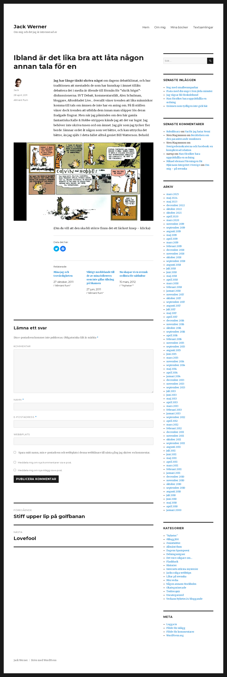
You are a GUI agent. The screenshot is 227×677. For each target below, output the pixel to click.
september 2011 (175, 443)
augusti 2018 (173, 264)
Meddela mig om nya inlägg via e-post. (40, 470)
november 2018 (175, 253)
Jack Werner (30, 27)
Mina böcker (179, 27)
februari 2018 (174, 287)
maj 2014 (171, 368)
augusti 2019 (173, 231)
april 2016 (172, 335)
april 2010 (172, 506)
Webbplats (22, 434)
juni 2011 (171, 454)
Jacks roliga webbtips (178, 572)
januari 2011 (173, 473)
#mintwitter (173, 543)
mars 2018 (172, 283)
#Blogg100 (172, 539)
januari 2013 (173, 413)
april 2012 (172, 420)
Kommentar (22, 346)
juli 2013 (171, 391)
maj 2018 (171, 276)
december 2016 (175, 320)
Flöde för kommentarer (180, 631)
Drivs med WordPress (43, 660)
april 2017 (171, 316)
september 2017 (175, 302)
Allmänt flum (21, 100)
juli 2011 (170, 450)
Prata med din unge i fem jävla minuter (189, 91)
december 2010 (175, 476)
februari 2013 (174, 409)
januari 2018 (173, 290)
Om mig (160, 27)
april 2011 (171, 461)
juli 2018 (171, 268)
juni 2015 (171, 354)
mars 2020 (172, 220)
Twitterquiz (173, 591)
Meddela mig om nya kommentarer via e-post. (45, 462)
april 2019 (172, 238)
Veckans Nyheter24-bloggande (184, 598)
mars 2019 (172, 242)
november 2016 (175, 324)
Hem (145, 27)
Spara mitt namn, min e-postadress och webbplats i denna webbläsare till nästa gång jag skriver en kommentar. (84, 452)
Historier (171, 565)
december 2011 (175, 432)
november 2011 (175, 435)
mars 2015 (172, 357)
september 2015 (175, 346)
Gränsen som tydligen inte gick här (187, 106)
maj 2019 (171, 235)
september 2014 (175, 365)
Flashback (172, 561)
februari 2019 (174, 246)
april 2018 (172, 279)
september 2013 (175, 387)
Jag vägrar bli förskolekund (182, 94)
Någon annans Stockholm (181, 583)
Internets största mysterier (182, 569)
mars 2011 (172, 465)
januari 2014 (173, 376)
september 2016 (175, 331)
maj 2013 (171, 398)
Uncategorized (175, 595)
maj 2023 (171, 201)
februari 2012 (174, 428)
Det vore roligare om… (179, 557)
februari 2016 (174, 339)
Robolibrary (173, 131)
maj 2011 (171, 458)
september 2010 (175, 487)
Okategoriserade (176, 587)
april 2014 (172, 372)
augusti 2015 (173, 350)
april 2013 (172, 402)
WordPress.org (175, 635)
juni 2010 (171, 499)
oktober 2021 (173, 212)
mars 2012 (172, 424)
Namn (19, 399)
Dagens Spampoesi (177, 550)
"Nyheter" (172, 535)
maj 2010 (171, 502)
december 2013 (175, 380)
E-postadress (25, 417)
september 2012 (175, 417)
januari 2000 (173, 510)
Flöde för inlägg (175, 628)
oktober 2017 (173, 298)
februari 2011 (173, 469)
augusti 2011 (173, 447)
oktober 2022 (174, 209)
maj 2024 (172, 197)
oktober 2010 (173, 484)
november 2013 (175, 383)
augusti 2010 (173, 491)
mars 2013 (172, 406)
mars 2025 (172, 194)
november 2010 (175, 480)
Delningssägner (175, 554)
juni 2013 (171, 394)
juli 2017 (170, 309)
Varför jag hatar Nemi (197, 131)
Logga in (171, 624)
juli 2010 (171, 495)
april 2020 (172, 216)
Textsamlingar (203, 27)
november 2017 (175, 294)
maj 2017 (171, 313)
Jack (16, 90)
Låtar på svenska (176, 576)
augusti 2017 (173, 305)
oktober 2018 (173, 257)
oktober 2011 (173, 439)
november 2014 (175, 361)
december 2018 (175, 250)
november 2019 (175, 223)
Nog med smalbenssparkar (182, 87)
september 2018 (175, 261)
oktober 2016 (173, 328)
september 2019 (175, 227)
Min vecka (172, 580)
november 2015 (175, 342)
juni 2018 (171, 272)
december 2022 (175, 205)
